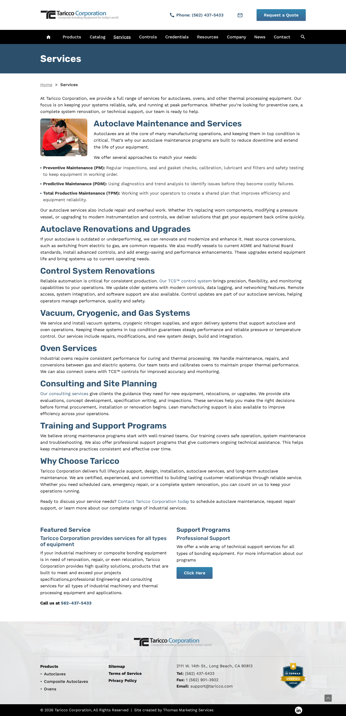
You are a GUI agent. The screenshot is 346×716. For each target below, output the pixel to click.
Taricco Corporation (73, 710)
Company (236, 36)
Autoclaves (55, 674)
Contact (282, 36)
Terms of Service (125, 673)
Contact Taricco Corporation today (153, 501)
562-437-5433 (76, 602)
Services (122, 36)
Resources (207, 36)
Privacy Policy (123, 680)
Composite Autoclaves (66, 681)
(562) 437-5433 (199, 673)
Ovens (50, 689)
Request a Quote (281, 14)
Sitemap (117, 666)
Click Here (194, 572)
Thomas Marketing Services (188, 710)
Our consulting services (64, 393)
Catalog (97, 36)
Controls (148, 36)
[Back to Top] (328, 698)
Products (72, 36)
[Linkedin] (298, 710)
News (260, 36)
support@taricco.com (211, 686)
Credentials (177, 36)
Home (46, 84)
